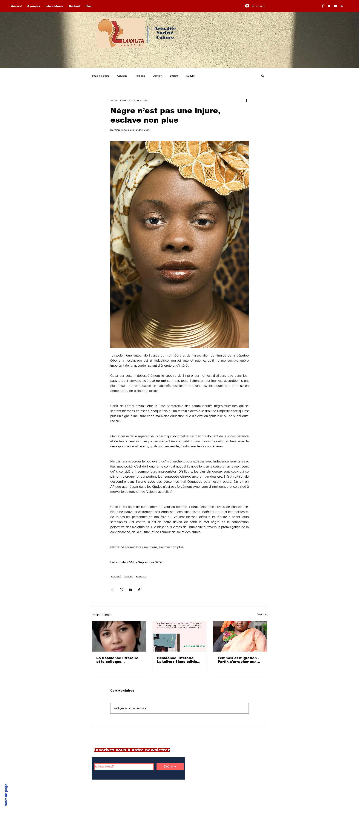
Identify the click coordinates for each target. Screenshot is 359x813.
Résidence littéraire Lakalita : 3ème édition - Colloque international (179, 660)
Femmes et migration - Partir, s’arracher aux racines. (238, 660)
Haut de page (6, 795)
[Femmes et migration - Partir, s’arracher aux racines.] (240, 636)
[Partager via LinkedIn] (130, 589)
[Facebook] (323, 6)
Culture (190, 75)
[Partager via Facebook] (112, 589)
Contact (239, 775)
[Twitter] (329, 6)
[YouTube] (335, 6)
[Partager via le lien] (139, 589)
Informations (243, 767)
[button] (262, 75)
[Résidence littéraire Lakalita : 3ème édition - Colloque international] (180, 636)
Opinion (157, 75)
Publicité (239, 783)
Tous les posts (100, 75)
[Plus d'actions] (246, 100)
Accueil (238, 750)
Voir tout (262, 614)
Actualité (122, 75)
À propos (239, 759)
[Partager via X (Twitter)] (121, 589)
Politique (140, 75)
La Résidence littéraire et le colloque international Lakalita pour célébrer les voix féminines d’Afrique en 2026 (117, 660)
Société (174, 75)
